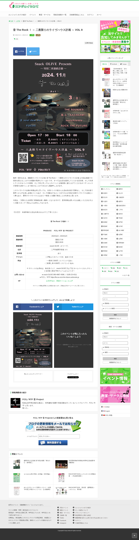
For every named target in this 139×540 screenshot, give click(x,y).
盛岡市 (120, 189)
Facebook (63, 520)
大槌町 (105, 239)
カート (99, 15)
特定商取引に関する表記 (83, 515)
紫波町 (105, 226)
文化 (17, 39)
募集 (113, 268)
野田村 (105, 251)
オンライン (106, 189)
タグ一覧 (126, 275)
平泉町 (105, 234)
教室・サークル (44, 15)
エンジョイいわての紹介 (17, 15)
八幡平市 (106, 214)
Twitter (62, 518)
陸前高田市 (122, 205)
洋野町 (105, 255)
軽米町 (120, 247)
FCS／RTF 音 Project (33, 399)
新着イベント (64, 510)
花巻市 (105, 193)
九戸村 (38, 35)
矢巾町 (120, 226)
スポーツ (106, 268)
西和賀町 (106, 230)
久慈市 (105, 201)
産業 (105, 271)
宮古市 (105, 197)
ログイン (90, 15)
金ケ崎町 (121, 230)
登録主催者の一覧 (59, 15)
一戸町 (120, 255)
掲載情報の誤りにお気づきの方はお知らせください (91, 518)
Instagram (63, 523)
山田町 (120, 239)
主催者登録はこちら (77, 15)
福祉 (111, 271)
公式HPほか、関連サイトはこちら (58, 281)
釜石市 (105, 209)
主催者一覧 (63, 515)
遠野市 (120, 201)
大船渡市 (121, 197)
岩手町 (120, 222)
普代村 (105, 247)
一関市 (105, 205)
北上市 (120, 193)
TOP (11, 21)
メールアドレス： (32, 436)
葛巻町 (105, 222)
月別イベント (64, 507)
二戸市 (18, 21)
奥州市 (120, 214)
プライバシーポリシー (82, 513)
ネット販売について (81, 510)
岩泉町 (105, 243)
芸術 (117, 271)
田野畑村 (121, 243)
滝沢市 (105, 218)
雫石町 (120, 218)
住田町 (120, 234)
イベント (32, 15)
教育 (120, 268)
